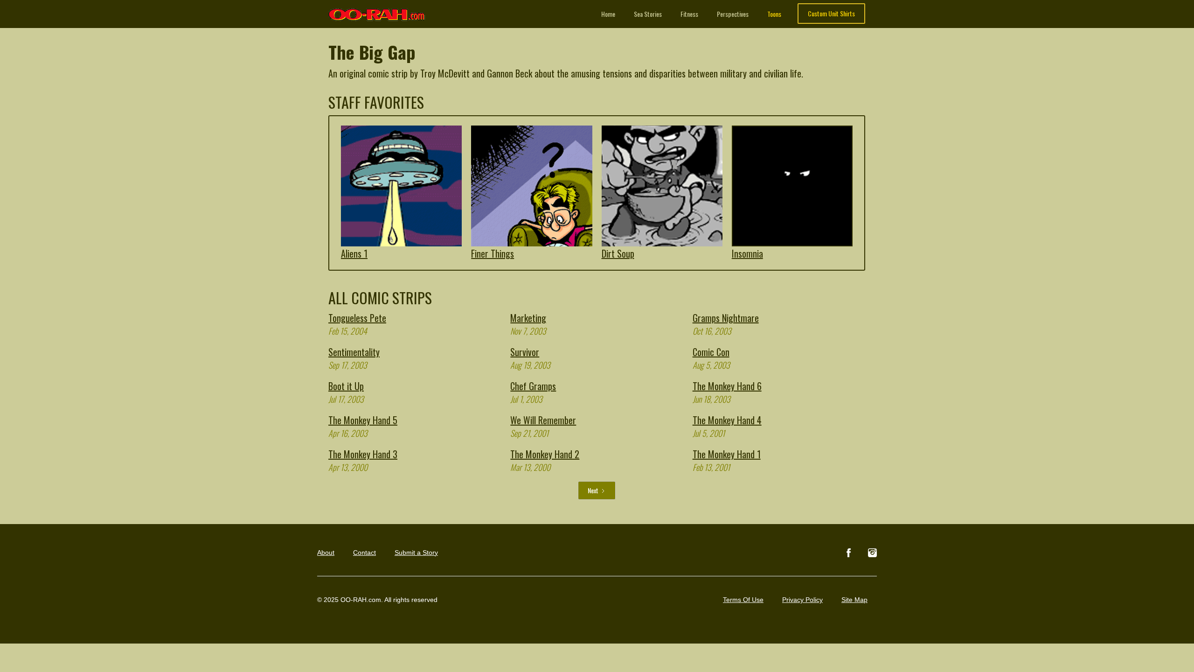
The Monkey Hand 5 (362, 420)
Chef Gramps (533, 386)
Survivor (524, 352)
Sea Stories (648, 14)
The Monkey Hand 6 (727, 386)
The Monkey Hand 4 (727, 420)
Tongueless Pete (357, 318)
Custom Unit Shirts (831, 13)
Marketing (528, 318)
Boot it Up (346, 386)
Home (608, 14)
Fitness (689, 14)
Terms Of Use (743, 599)
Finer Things (492, 253)
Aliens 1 (354, 253)
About (325, 552)
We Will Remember (543, 420)
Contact (364, 552)
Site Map (854, 599)
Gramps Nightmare (726, 318)
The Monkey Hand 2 (544, 454)
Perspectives (733, 14)
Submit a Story (416, 552)
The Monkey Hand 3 (362, 454)
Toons (774, 14)
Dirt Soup (618, 253)
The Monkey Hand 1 (727, 454)
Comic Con (711, 352)
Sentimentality (354, 352)
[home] (377, 10)
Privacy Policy (802, 599)
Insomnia (747, 253)
